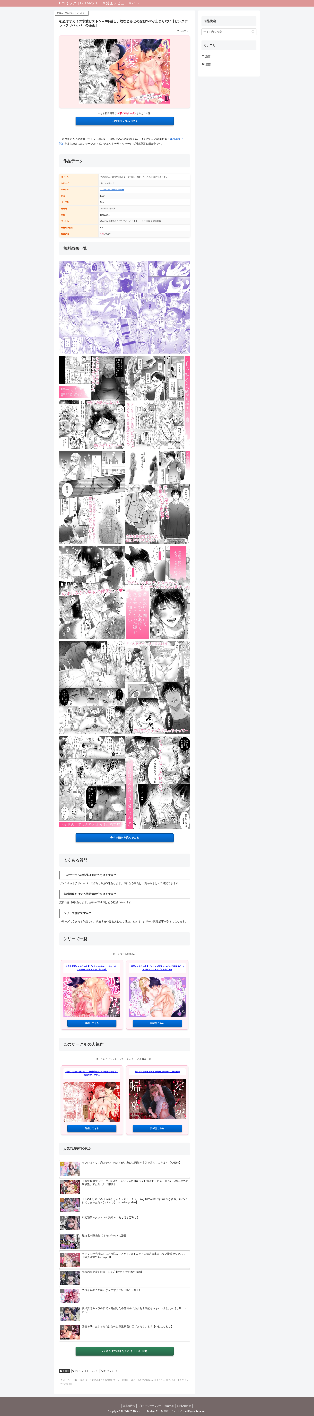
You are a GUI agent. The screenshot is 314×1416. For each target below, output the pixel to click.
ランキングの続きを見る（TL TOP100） (124, 1351)
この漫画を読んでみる (125, 120)
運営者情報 (129, 1405)
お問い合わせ (184, 1405)
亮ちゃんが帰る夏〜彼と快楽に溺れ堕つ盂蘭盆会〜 (157, 1071)
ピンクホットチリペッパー (112, 189)
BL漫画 (206, 64)
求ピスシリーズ (110, 1371)
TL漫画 (66, 1371)
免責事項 (169, 1405)
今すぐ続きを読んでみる (124, 837)
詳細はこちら (92, 1023)
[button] (253, 32)
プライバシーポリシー (149, 1405)
